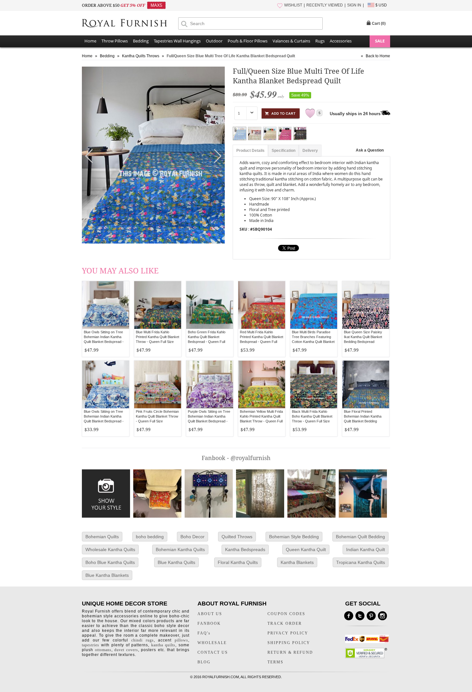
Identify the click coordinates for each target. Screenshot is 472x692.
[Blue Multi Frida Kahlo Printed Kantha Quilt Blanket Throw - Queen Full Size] (157, 305)
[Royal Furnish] (130, 24)
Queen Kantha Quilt (306, 549)
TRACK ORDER (284, 623)
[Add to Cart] (281, 112)
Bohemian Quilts (102, 536)
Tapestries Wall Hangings (177, 41)
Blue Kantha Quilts (176, 562)
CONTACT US (212, 652)
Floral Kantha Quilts (238, 562)
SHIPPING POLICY (288, 643)
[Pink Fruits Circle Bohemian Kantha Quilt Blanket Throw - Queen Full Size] (157, 384)
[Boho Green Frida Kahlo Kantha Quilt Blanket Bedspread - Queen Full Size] (209, 305)
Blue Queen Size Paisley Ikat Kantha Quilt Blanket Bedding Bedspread (363, 337)
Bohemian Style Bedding (294, 536)
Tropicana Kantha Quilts (360, 562)
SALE (380, 41)
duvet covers (126, 650)
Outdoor (214, 41)
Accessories (341, 41)
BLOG (204, 662)
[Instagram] (382, 615)
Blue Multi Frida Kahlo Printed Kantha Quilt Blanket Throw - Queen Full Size (157, 337)
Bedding (141, 41)
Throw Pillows (114, 41)
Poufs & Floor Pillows (247, 41)
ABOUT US (209, 614)
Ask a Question (370, 150)
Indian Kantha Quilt (365, 549)
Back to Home (378, 56)
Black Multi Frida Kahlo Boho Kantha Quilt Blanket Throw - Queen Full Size (312, 416)
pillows (181, 640)
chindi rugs (142, 640)
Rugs (320, 41)
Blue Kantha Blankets (107, 575)
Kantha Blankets (297, 562)
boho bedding (150, 536)
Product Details (250, 150)
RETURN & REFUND (290, 652)
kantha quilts (163, 645)
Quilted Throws (237, 536)
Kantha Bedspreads (245, 549)
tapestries (90, 645)
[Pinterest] (371, 615)
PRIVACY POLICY (287, 633)
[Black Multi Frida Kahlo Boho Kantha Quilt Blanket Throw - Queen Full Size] (313, 384)
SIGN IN (354, 5)
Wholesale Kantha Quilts (110, 549)
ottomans (103, 650)
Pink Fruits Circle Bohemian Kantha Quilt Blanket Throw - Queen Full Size (157, 416)
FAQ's (204, 633)
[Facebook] (348, 615)
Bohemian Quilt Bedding (360, 536)
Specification (283, 150)
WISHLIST (293, 5)
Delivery (310, 150)
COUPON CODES (286, 614)
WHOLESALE (212, 643)
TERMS (275, 662)
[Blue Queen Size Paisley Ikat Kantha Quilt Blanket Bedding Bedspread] (365, 305)
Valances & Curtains (291, 41)
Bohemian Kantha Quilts (180, 549)
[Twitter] (359, 615)
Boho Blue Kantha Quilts (110, 562)
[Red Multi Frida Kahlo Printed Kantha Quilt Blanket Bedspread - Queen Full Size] (261, 305)
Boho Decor (192, 536)
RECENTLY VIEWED (324, 5)
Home (90, 41)
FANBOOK (209, 623)
